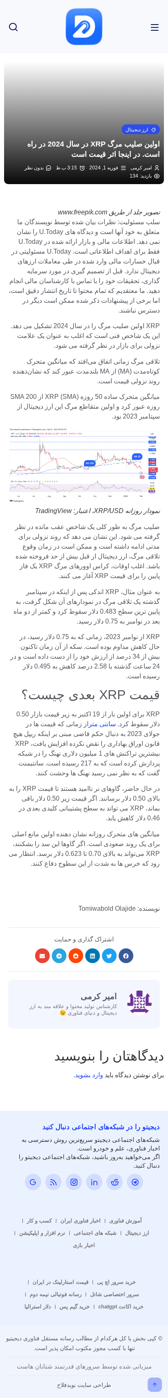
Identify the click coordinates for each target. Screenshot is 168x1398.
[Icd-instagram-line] (74, 1182)
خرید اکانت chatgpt (121, 1306)
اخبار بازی (84, 1245)
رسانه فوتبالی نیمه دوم (56, 1294)
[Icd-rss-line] (53, 1182)
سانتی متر (102, 723)
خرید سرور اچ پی (116, 1282)
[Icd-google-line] (33, 1182)
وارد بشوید (89, 1075)
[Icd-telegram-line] (135, 1182)
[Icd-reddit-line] (114, 1182)
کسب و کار (39, 1221)
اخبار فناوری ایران (80, 1221)
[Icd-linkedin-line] (94, 1182)
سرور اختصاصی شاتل (114, 1294)
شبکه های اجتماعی (95, 1233)
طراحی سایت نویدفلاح (84, 1385)
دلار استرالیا (37, 1306)
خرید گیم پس (75, 1306)
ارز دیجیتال (137, 1233)
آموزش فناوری (125, 1221)
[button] (141, 129)
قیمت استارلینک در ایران (60, 1282)
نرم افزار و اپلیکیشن (42, 1233)
